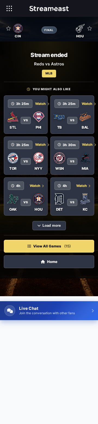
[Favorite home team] (8, 28)
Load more (51, 226)
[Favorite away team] (89, 28)
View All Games (52, 246)
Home (52, 261)
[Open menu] (9, 8)
